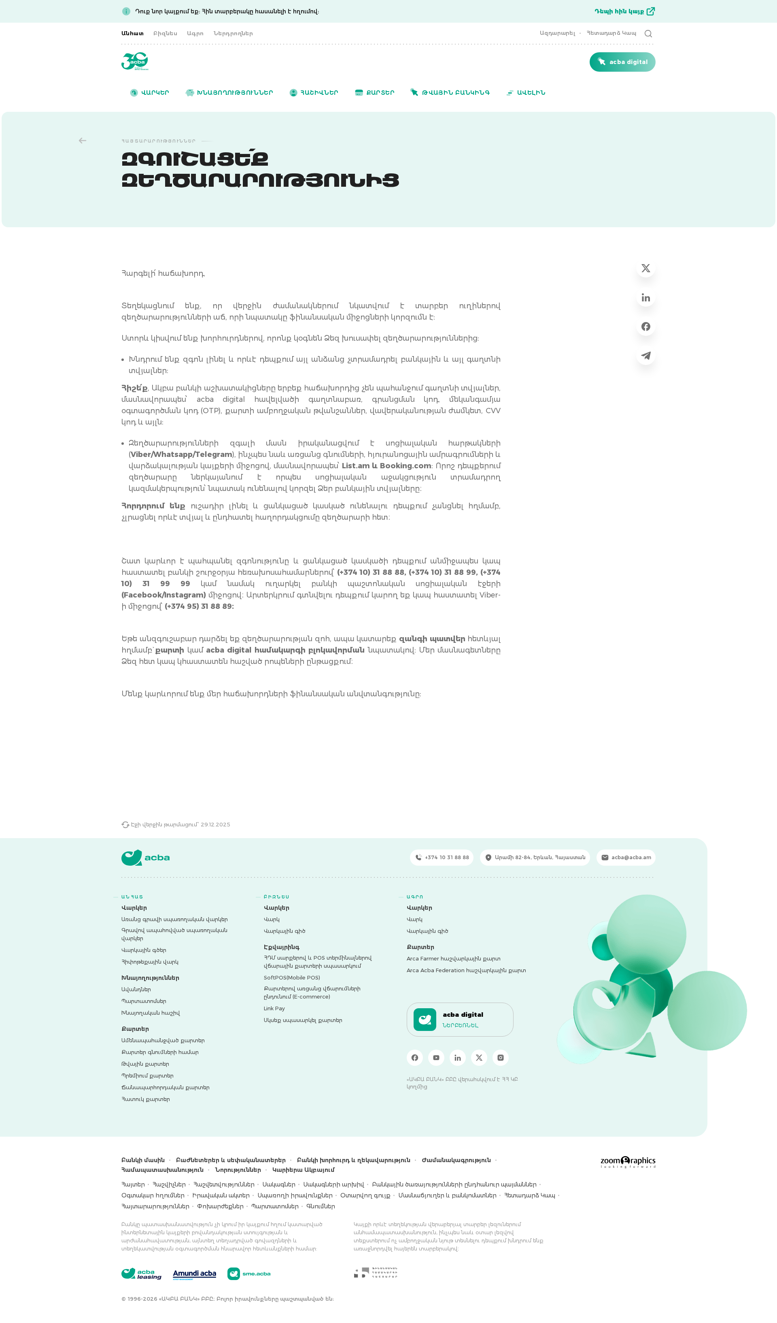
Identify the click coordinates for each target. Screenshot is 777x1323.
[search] (648, 33)
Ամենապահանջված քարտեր (163, 1040)
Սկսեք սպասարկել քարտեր (303, 1020)
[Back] (82, 140)
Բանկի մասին (143, 1160)
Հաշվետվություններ (224, 1184)
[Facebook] (415, 1058)
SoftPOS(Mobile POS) (292, 977)
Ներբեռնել (461, 1025)
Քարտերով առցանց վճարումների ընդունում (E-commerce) (312, 992)
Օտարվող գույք (365, 1195)
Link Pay (274, 1008)
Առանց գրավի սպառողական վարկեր (174, 919)
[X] (479, 1058)
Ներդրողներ (233, 33)
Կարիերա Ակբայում (303, 1170)
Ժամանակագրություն (456, 1160)
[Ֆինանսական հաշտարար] (375, 1272)
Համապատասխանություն (162, 1170)
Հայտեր (133, 1184)
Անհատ (132, 33)
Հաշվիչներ (169, 1184)
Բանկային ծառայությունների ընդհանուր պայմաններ (454, 1184)
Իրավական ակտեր (221, 1195)
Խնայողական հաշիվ (150, 1012)
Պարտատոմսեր (143, 1001)
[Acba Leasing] (141, 1274)
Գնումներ (320, 1206)
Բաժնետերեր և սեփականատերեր (231, 1160)
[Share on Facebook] (646, 326)
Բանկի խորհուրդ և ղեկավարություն (353, 1160)
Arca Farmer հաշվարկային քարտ (454, 958)
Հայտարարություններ (155, 1206)
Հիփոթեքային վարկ (149, 961)
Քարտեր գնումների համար (160, 1052)
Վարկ (272, 919)
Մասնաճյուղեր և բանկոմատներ (447, 1195)
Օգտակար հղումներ (153, 1195)
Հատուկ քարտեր (145, 1099)
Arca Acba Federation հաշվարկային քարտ (466, 970)
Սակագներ (278, 1184)
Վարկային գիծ (285, 931)
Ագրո (195, 33)
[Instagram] (501, 1058)
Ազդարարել (557, 33)
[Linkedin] (458, 1058)
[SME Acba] (249, 1274)
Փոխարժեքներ (220, 1206)
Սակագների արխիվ (333, 1184)
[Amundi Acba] (194, 1274)
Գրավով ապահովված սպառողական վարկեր (174, 934)
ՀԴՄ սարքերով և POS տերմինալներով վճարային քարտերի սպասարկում (318, 961)
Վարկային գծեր (143, 950)
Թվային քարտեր (145, 1064)
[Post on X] (646, 267)
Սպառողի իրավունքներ (295, 1195)
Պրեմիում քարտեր (147, 1075)
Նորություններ (238, 1170)
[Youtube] (436, 1058)
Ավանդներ (136, 989)
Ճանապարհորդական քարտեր (165, 1087)
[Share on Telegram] (646, 355)
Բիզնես (165, 33)
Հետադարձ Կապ (611, 33)
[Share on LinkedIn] (646, 297)
